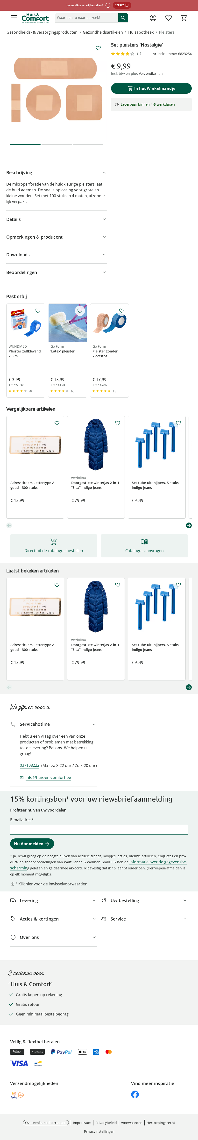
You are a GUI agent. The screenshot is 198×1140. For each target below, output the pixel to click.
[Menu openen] (14, 18)
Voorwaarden (131, 1122)
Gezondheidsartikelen (103, 32)
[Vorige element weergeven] (9, 525)
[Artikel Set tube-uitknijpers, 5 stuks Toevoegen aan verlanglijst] (178, 423)
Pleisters (167, 32)
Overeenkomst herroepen (46, 1122)
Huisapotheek (141, 32)
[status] (85, 17)
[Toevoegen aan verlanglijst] (98, 48)
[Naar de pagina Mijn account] (153, 18)
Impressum (82, 1122)
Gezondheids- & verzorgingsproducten (42, 32)
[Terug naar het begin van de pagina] (193, 1106)
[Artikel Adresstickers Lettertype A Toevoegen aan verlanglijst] (57, 423)
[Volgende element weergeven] (189, 525)
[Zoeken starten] (123, 17)
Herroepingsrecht (161, 1122)
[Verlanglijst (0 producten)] (168, 18)
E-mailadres (21, 819)
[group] (56, 90)
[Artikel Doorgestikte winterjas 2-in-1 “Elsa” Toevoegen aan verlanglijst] (118, 423)
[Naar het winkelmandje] (184, 18)
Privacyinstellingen (99, 1131)
